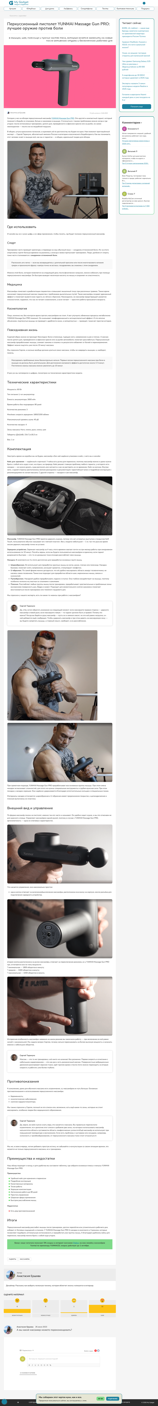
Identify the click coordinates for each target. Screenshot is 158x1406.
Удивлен (74, 1315)
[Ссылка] (50, 1365)
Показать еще (137, 106)
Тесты (105, 9)
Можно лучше (45, 1315)
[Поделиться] (110, 113)
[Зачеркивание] (38, 1365)
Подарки (145, 9)
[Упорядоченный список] (41, 1365)
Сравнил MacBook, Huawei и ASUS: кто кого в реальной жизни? (134, 45)
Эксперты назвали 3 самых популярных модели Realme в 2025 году (135, 86)
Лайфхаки (68, 9)
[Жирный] (29, 1365)
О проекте (126, 1402)
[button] (5, 3)
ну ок (100, 1399)
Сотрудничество (35, 1402)
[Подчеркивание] (35, 1365)
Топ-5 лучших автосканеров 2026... (135, 163)
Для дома (49, 9)
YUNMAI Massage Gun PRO (62, 118)
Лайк (102, 1315)
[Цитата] (47, 1365)
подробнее (112, 1399)
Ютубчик (31, 9)
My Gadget (150, 1402)
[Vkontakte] (13, 1402)
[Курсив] (32, 1365)
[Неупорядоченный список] (44, 1365)
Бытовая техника (125, 9)
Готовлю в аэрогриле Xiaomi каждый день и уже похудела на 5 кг (136, 97)
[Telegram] (144, 3)
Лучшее (12, 9)
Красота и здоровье (18, 16)
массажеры (25, 1259)
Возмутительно (17, 1315)
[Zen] (18, 1402)
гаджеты (12, 1259)
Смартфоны (87, 9)
